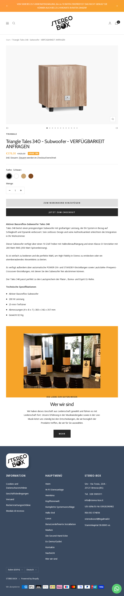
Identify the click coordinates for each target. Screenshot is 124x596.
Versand (10, 499)
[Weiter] (116, 128)
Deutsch (30, 569)
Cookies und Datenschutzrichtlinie (16, 485)
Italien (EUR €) (14, 569)
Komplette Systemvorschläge (60, 506)
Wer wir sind (51, 558)
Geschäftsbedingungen (17, 493)
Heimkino (50, 495)
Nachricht (50, 552)
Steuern (22, 157)
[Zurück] (7, 128)
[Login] (110, 23)
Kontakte (50, 547)
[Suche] (13, 23)
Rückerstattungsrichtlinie (18, 505)
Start (8, 39)
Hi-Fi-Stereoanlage (54, 489)
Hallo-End (50, 512)
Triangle (11, 134)
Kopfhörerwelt (52, 501)
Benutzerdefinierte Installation (60, 524)
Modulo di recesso (15, 510)
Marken (49, 529)
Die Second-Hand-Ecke (56, 535)
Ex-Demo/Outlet (53, 541)
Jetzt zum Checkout (62, 212)
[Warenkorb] (116, 23)
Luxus (48, 518)
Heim (48, 483)
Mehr (62, 433)
